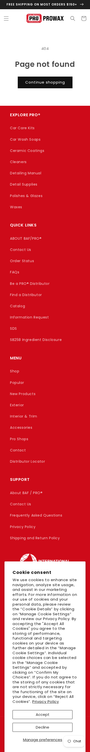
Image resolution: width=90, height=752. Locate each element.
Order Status (22, 260)
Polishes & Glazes (26, 195)
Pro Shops (19, 438)
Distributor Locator (27, 461)
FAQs (14, 272)
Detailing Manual (26, 173)
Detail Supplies (24, 184)
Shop (14, 371)
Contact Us (20, 249)
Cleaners (18, 161)
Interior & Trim (23, 416)
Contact (18, 450)
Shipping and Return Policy (35, 538)
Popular (17, 382)
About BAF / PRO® (26, 492)
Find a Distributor (26, 294)
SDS (13, 328)
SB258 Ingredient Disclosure (36, 339)
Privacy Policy (45, 701)
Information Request (29, 317)
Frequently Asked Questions (36, 515)
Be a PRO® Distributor (30, 283)
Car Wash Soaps (25, 139)
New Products (23, 393)
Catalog (17, 306)
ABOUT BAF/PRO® (26, 238)
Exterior (17, 405)
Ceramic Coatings (27, 150)
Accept (43, 714)
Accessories (21, 427)
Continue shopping (45, 82)
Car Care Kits (22, 127)
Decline (42, 727)
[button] (6, 18)
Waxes (16, 207)
